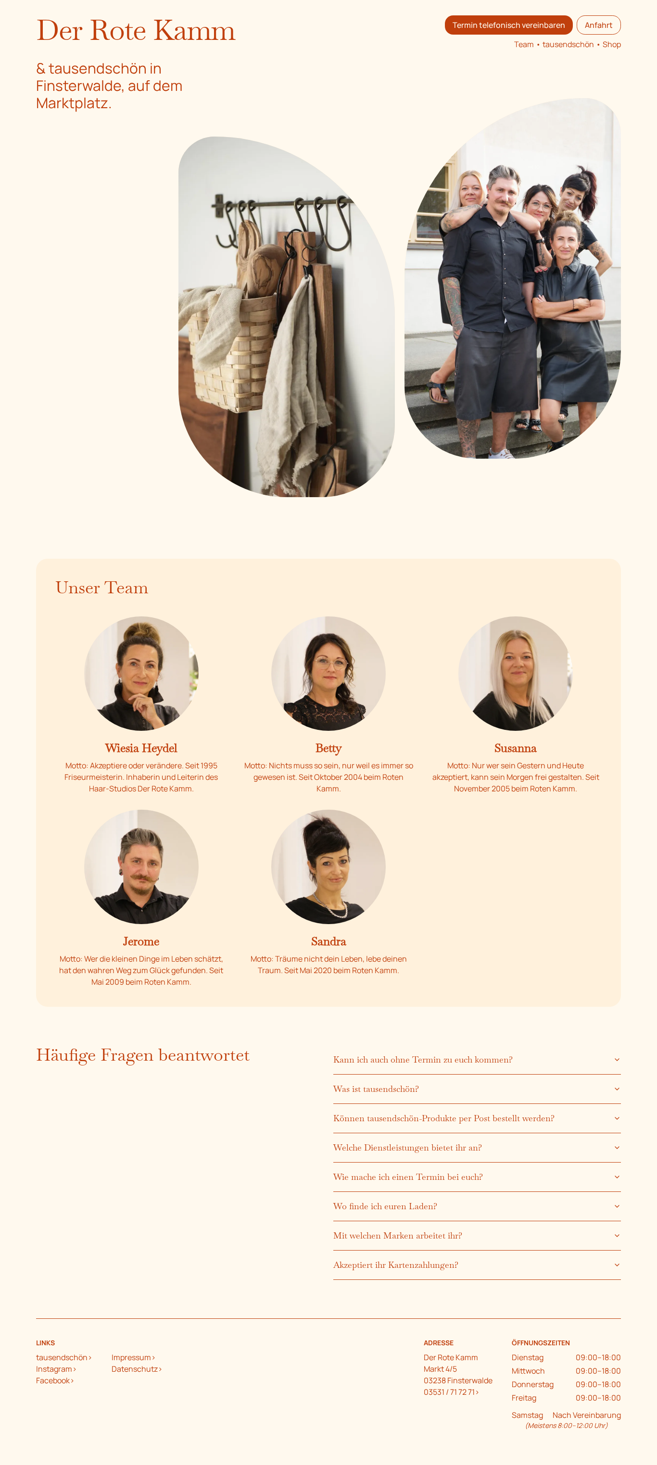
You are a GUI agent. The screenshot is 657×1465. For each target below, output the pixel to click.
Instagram (54, 1369)
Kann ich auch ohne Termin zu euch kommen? (423, 1059)
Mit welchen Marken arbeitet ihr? (397, 1235)
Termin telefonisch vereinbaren (509, 25)
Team (524, 44)
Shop (612, 44)
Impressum (131, 1357)
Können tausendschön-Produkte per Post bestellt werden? (444, 1118)
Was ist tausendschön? (376, 1088)
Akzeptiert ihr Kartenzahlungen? (395, 1264)
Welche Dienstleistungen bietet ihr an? (407, 1147)
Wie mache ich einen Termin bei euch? (408, 1176)
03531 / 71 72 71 (449, 1392)
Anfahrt (599, 25)
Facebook (53, 1380)
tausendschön (568, 44)
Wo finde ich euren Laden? (385, 1206)
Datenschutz (135, 1369)
